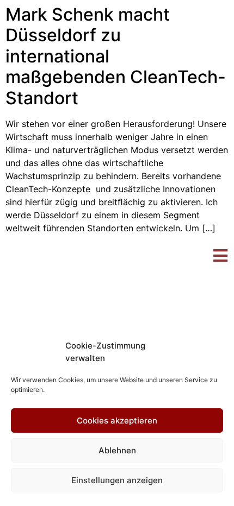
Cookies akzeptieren (117, 420)
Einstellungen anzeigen (117, 480)
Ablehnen (117, 450)
